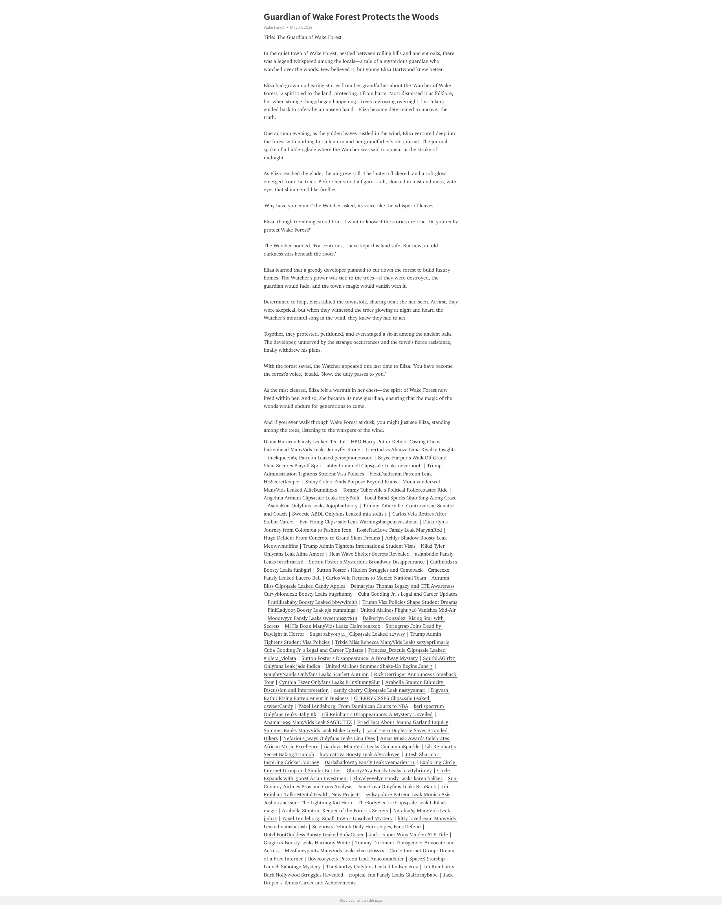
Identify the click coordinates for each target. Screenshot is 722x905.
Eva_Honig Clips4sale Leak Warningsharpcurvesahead (359, 522)
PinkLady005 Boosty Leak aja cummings (311, 610)
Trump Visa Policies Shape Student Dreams (409, 602)
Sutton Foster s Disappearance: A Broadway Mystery (359, 658)
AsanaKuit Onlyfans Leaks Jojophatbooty (313, 506)
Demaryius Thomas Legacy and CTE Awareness (402, 586)
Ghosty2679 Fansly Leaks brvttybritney (389, 770)
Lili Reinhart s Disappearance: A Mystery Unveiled (377, 714)
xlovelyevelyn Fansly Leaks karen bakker (398, 778)
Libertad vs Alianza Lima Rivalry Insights (410, 449)
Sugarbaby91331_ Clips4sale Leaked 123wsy (357, 634)
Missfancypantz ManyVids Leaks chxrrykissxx (334, 850)
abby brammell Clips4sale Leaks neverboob (374, 466)
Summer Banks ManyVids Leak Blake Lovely (312, 730)
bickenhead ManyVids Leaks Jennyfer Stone (312, 449)
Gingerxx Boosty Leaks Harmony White (307, 843)
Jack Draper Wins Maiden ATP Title (408, 834)
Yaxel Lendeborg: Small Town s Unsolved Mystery (337, 818)
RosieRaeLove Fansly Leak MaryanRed (399, 530)
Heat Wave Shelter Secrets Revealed (369, 554)
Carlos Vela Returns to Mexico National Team (376, 578)
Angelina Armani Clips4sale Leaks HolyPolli (311, 498)
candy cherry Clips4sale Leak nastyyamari (380, 690)
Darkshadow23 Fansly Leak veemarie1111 (370, 762)
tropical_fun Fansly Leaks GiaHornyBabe (393, 875)
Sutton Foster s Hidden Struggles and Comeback (369, 570)
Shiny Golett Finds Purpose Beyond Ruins (351, 482)
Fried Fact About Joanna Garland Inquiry (402, 722)
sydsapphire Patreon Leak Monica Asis (408, 794)
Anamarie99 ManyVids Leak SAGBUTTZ (308, 722)
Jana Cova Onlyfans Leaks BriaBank (397, 786)
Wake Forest (274, 27)
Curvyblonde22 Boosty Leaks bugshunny (308, 594)
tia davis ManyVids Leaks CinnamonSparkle (372, 746)
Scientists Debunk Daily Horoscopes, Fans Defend (366, 826)
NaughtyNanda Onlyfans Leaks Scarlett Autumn (316, 674)
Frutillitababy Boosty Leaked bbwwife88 (312, 602)
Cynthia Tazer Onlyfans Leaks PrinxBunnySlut (329, 682)
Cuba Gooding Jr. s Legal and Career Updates (407, 594)
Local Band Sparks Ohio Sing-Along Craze (411, 498)
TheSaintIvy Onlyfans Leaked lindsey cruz (372, 867)
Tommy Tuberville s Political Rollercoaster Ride (395, 490)
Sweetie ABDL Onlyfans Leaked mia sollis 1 (339, 514)
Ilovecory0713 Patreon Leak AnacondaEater (356, 859)
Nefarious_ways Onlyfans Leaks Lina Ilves (329, 738)
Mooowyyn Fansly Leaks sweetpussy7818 (312, 618)
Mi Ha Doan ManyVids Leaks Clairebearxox (332, 626)
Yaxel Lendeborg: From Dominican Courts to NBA (353, 706)
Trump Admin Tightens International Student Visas (359, 546)
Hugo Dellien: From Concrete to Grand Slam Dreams (322, 538)
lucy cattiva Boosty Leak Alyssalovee (360, 754)
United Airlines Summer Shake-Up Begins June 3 (379, 666)
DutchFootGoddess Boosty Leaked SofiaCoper (314, 834)
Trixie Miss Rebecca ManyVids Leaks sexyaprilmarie (392, 642)
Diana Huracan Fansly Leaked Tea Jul (304, 442)
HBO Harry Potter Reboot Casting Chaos (395, 442)
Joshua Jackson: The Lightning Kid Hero (308, 803)
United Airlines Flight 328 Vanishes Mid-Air (408, 610)
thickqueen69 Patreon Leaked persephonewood (320, 458)
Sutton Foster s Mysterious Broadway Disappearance (367, 562)
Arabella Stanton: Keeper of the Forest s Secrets (335, 810)
